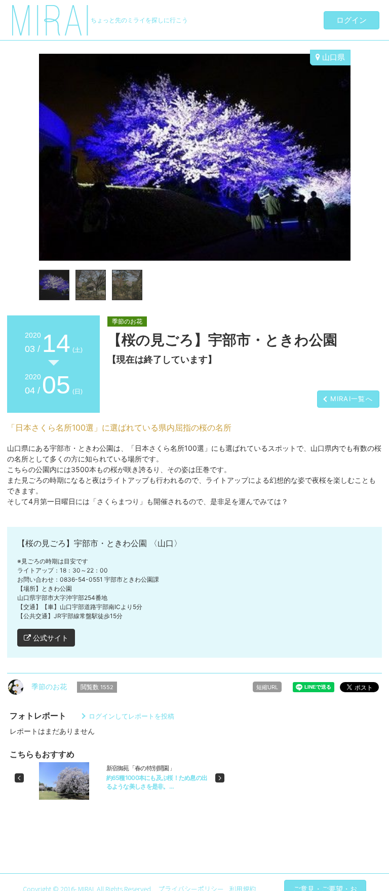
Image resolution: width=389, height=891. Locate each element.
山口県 (332, 57)
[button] (19, 777)
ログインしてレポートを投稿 (131, 716)
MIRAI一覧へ (351, 399)
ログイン (351, 20)
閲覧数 (97, 687)
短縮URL (267, 687)
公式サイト (49, 637)
